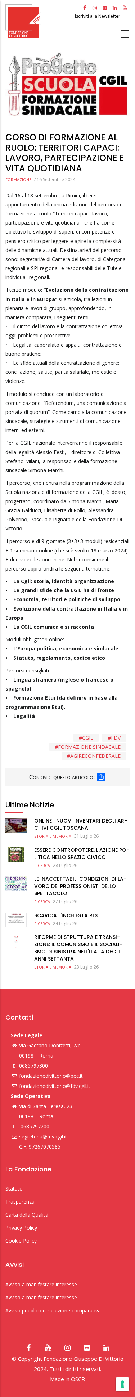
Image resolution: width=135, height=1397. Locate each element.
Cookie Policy (21, 1240)
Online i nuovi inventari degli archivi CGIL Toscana (80, 824)
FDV (116, 737)
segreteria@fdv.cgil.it (43, 1136)
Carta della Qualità (26, 1214)
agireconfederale (95, 755)
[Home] (39, 21)
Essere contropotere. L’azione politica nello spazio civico (81, 853)
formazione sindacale (89, 746)
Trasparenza (20, 1201)
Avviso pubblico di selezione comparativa (53, 1310)
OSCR (78, 1379)
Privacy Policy (21, 1227)
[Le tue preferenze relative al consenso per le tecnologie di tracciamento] (122, 1384)
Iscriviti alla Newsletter (98, 16)
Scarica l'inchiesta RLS (66, 915)
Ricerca (42, 865)
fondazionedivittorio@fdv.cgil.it (54, 1085)
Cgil (87, 737)
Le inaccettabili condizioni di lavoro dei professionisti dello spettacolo (80, 886)
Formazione (18, 179)
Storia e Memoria (52, 836)
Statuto (14, 1188)
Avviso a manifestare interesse (41, 1284)
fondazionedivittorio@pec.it (51, 1075)
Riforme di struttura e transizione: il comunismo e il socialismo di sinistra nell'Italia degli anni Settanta (78, 948)
